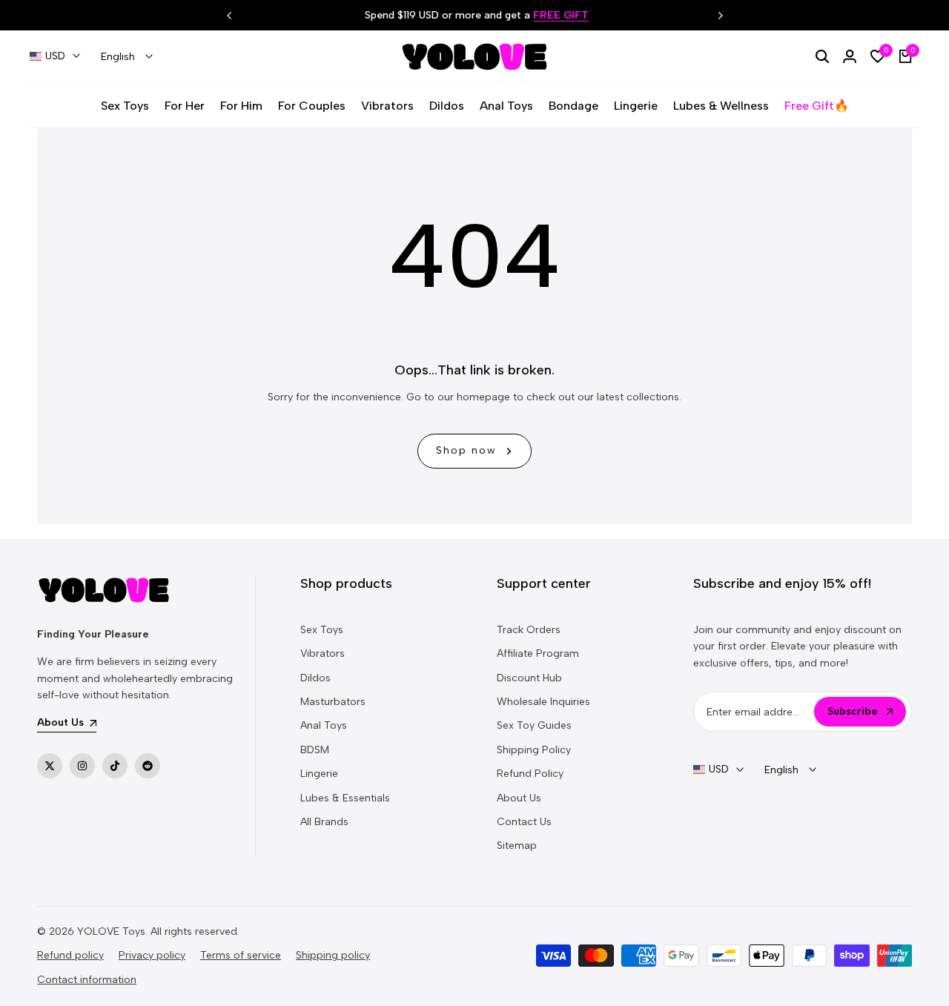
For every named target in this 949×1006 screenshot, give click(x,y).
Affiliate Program (538, 653)
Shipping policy (333, 955)
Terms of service (240, 955)
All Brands (324, 821)
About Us (519, 798)
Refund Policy (530, 773)
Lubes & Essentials (345, 798)
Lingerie (319, 773)
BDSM (314, 750)
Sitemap (517, 845)
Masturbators (333, 701)
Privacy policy (152, 955)
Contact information (86, 979)
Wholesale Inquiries (543, 701)
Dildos (315, 678)
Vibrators (322, 653)
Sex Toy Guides (534, 725)
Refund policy (70, 955)
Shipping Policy (534, 750)
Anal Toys (323, 725)
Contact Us (524, 821)
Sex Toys (321, 629)
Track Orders (529, 629)
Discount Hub (529, 678)
